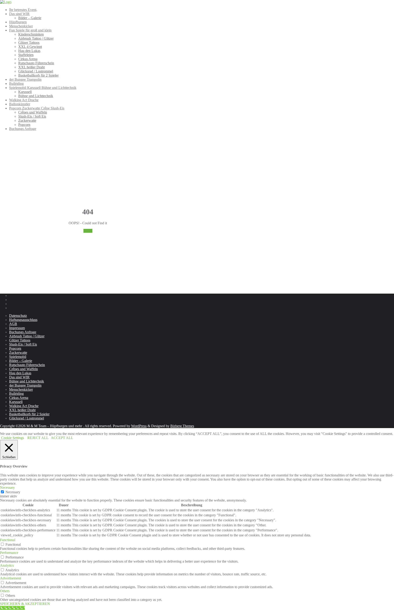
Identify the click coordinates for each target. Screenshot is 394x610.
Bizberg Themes (182, 426)
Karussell (16, 402)
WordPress (139, 426)
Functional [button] (7, 540)
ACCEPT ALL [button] (62, 438)
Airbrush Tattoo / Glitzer (26, 336)
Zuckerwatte (18, 352)
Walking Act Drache (24, 406)
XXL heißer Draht (22, 410)
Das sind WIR (19, 377)
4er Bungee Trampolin (25, 385)
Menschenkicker (21, 389)
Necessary (12, 492)
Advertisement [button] (10, 578)
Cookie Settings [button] (12, 438)
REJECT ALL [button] (38, 438)
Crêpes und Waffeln (23, 369)
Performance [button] (9, 553)
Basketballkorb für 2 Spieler (29, 414)
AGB (13, 324)
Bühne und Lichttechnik (26, 381)
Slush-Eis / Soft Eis (23, 344)
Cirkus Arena (18, 398)
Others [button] (5, 591)
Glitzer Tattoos (19, 340)
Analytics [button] (7, 565)
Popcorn (15, 348)
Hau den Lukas (20, 373)
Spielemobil (17, 357)
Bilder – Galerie (20, 361)
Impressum (17, 328)
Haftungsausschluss (23, 320)
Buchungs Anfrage (22, 332)
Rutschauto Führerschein (27, 365)
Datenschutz (18, 316)
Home (87, 231)
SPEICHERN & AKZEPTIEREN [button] (25, 604)
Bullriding (16, 393)
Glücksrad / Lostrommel (26, 418)
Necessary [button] (7, 487)
